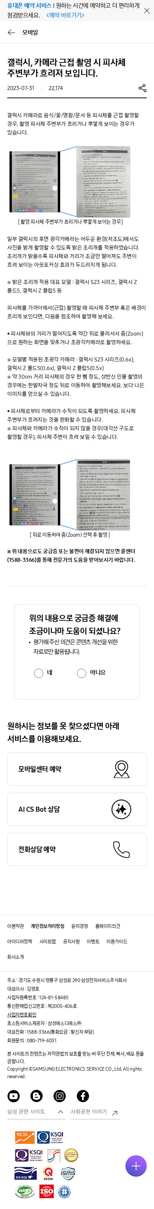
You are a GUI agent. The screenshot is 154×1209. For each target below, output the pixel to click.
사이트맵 (47, 942)
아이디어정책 (19, 942)
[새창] (25, 1137)
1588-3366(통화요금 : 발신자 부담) (60, 1032)
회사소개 (15, 957)
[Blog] (36, 1097)
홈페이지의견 (107, 926)
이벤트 (93, 942)
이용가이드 (116, 942)
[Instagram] (59, 1097)
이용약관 (15, 926)
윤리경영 (79, 926)
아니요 (98, 673)
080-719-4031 (41, 1041)
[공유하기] (142, 88)
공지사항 (71, 942)
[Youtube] (13, 1097)
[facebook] (83, 1097)
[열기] (136, 1166)
